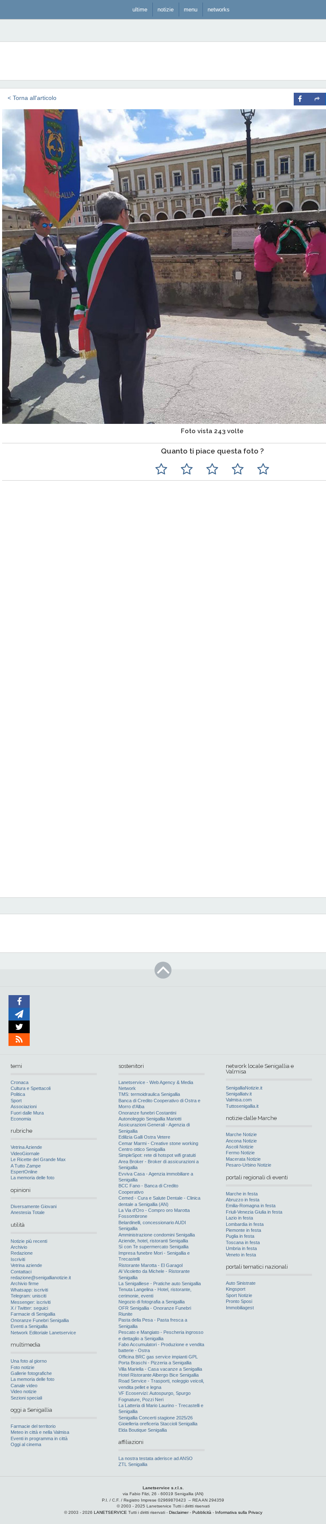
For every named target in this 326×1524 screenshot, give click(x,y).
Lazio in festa (239, 1217)
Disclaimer (178, 1512)
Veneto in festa (241, 1254)
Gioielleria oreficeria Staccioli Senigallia (157, 1423)
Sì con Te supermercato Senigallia (153, 1246)
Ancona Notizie (241, 1140)
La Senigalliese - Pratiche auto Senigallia (159, 1283)
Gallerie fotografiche (31, 1373)
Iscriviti (18, 1259)
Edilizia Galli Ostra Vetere (144, 1137)
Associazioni (24, 1106)
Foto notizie (22, 1367)
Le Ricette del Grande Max (38, 1159)
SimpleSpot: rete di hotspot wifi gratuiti (157, 1155)
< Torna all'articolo (32, 97)
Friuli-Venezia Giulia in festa (254, 1211)
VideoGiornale (25, 1153)
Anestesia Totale (28, 1212)
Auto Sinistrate (241, 1283)
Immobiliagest (240, 1307)
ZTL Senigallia (132, 1464)
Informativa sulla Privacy (238, 1512)
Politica (18, 1094)
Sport (16, 1100)
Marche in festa (242, 1193)
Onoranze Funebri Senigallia (40, 1320)
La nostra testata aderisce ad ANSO (155, 1458)
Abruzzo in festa (242, 1199)
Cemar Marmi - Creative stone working (158, 1143)
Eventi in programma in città (39, 1438)
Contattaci (21, 1271)
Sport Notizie (239, 1295)
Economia (21, 1118)
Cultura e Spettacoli (31, 1088)
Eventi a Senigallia (29, 1326)
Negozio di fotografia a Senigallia (151, 1301)
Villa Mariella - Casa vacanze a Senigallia (160, 1369)
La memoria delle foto (32, 1177)
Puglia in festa (240, 1236)
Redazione (22, 1253)
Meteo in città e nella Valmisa (40, 1432)
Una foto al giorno (29, 1361)
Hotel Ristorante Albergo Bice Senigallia (158, 1374)
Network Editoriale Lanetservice (43, 1332)
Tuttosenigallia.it (242, 1106)
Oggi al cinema (26, 1444)
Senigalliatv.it (239, 1093)
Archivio (19, 1247)
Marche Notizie (241, 1134)
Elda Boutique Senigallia (142, 1430)
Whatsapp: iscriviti (29, 1289)
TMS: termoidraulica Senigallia (149, 1094)
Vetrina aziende (26, 1265)
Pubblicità (201, 1512)
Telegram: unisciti (28, 1295)
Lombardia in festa (245, 1224)
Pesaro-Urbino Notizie (248, 1164)
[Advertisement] (241, 719)
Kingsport (235, 1289)
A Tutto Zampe (26, 1165)
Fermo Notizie (240, 1152)
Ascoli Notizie (239, 1146)
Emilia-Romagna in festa (250, 1205)
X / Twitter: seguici (29, 1308)
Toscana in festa (243, 1242)
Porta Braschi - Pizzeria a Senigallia (154, 1362)
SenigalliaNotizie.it (244, 1087)
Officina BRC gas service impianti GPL (158, 1356)
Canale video (24, 1385)
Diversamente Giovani (33, 1206)
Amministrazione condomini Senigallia (156, 1234)
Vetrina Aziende (26, 1147)
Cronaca (19, 1082)
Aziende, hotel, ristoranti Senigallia (153, 1240)
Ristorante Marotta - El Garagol (150, 1265)
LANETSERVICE (110, 1512)
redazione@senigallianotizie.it (41, 1277)
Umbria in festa (241, 1248)
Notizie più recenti (29, 1241)
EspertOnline (24, 1171)
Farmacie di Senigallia (33, 1314)
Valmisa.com (239, 1099)
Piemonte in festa (243, 1230)
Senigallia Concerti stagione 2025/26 (155, 1417)
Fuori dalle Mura (27, 1112)
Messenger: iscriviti (31, 1302)
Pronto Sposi (239, 1301)
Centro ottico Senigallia (141, 1149)
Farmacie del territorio (33, 1426)
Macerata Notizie (243, 1159)
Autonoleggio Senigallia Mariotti (149, 1118)
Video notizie (24, 1391)
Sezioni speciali (26, 1397)
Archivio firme (25, 1283)
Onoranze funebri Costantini (147, 1112)
